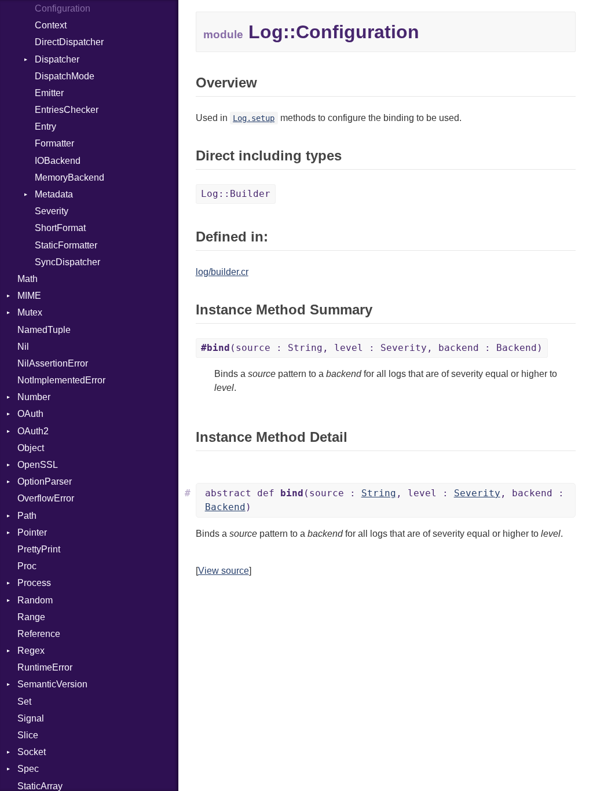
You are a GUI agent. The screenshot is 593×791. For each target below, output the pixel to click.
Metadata (54, 194)
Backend (225, 506)
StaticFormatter (66, 245)
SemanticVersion (52, 684)
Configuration (62, 8)
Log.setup (253, 118)
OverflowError (45, 498)
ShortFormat (60, 228)
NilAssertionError (52, 363)
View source (223, 571)
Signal (30, 718)
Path (26, 516)
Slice (27, 735)
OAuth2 (33, 431)
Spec (28, 769)
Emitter (49, 93)
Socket (31, 752)
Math (27, 279)
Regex (31, 650)
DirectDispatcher (69, 42)
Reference (38, 634)
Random (35, 600)
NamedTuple (44, 330)
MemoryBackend (69, 177)
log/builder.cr (222, 272)
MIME (29, 296)
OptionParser (44, 481)
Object (30, 448)
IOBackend (57, 161)
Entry (45, 126)
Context (51, 25)
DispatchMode (64, 76)
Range (31, 617)
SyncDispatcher (67, 262)
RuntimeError (44, 667)
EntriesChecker (66, 110)
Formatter (54, 143)
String (378, 493)
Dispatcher (57, 59)
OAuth (30, 414)
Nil (23, 346)
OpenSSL (37, 465)
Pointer (32, 532)
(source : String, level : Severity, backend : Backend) (372, 347)
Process (34, 583)
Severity (51, 211)
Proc (26, 566)
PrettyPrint (38, 549)
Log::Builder (235, 193)
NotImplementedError (61, 380)
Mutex (29, 312)
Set (24, 701)
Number (33, 397)
